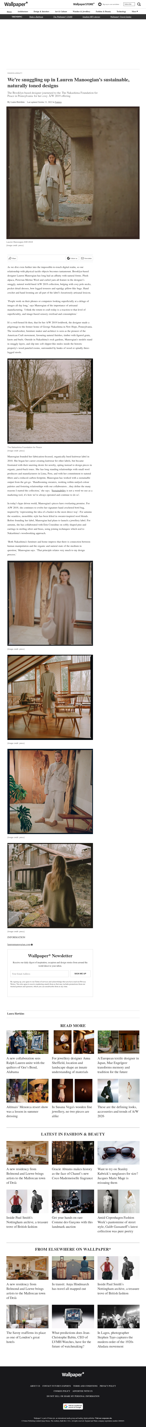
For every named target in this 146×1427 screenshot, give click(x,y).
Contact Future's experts (56, 1386)
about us (35, 1386)
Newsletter (88, 258)
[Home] (9, 11)
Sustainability (59, 490)
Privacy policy (108, 1386)
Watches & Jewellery (81, 11)
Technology (121, 11)
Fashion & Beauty (103, 11)
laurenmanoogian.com (18, 944)
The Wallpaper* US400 (62, 16)
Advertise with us (82, 1391)
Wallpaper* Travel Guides (120, 16)
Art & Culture (61, 11)
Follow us (73, 258)
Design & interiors (41, 11)
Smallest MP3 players (91, 16)
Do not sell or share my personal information (73, 1396)
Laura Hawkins (18, 101)
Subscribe (127, 4)
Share (14, 258)
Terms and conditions (85, 1386)
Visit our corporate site (103, 1418)
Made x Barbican (36, 16)
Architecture (23, 11)
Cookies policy (62, 1391)
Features (58, 102)
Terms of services (42, 981)
